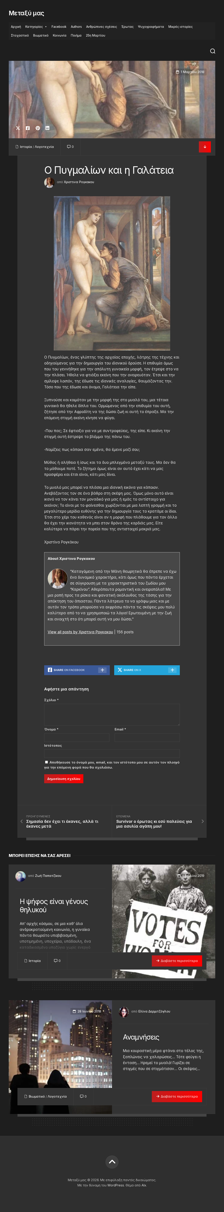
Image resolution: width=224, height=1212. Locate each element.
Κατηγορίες (34, 26)
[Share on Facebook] (28, 128)
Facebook (59, 26)
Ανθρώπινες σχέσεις (101, 26)
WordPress (115, 1185)
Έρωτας (127, 26)
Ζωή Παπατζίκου (48, 876)
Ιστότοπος (53, 745)
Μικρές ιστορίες (180, 26)
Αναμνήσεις (141, 1037)
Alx (144, 1185)
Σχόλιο (51, 700)
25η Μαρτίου (95, 35)
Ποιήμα (76, 35)
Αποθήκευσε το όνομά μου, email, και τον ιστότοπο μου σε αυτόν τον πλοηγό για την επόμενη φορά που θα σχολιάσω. (112, 764)
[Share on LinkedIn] (47, 128)
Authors (76, 26)
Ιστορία (26, 147)
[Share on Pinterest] (37, 128)
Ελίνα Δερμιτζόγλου (154, 1011)
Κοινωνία (59, 35)
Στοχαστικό (20, 35)
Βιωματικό (41, 35)
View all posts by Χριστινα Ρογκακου (80, 632)
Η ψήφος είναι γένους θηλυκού (54, 905)
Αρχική (16, 26)
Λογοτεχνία (44, 147)
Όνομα (51, 729)
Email (120, 729)
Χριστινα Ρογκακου (79, 182)
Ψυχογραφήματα (151, 26)
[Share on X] (19, 128)
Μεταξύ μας (26, 13)
